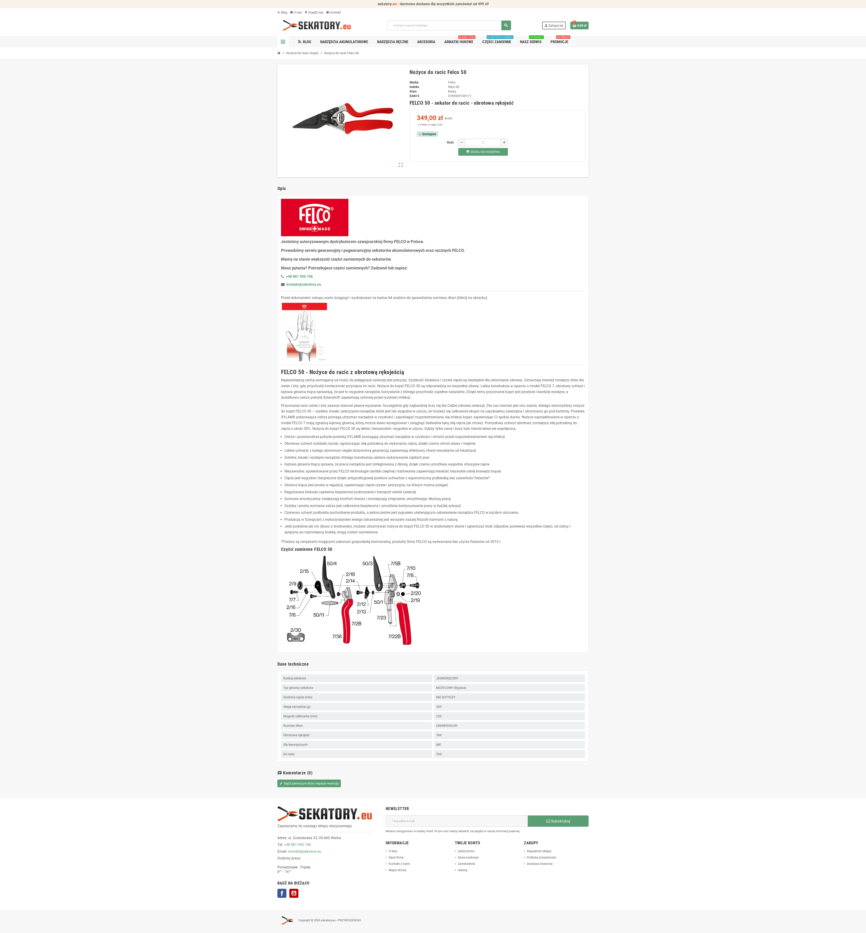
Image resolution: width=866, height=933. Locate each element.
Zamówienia (466, 864)
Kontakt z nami (399, 864)
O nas (296, 12)
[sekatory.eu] (316, 25)
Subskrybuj (560, 821)
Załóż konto (466, 851)
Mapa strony (397, 870)
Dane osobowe (468, 857)
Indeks (414, 87)
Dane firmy (396, 857)
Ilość (450, 142)
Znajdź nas (313, 12)
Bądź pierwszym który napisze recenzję (309, 783)
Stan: (413, 91)
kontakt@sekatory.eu (303, 284)
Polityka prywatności (541, 857)
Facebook (281, 893)
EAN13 (414, 96)
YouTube (293, 893)
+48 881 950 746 (297, 845)
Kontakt (333, 12)
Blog (282, 12)
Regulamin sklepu (539, 851)
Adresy (463, 870)
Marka (414, 82)
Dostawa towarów (540, 864)
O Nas (393, 851)
